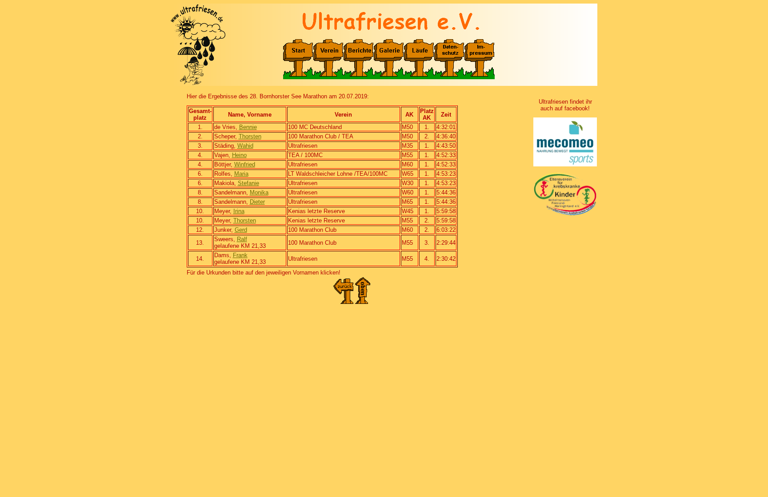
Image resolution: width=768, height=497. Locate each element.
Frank (240, 255)
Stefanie (248, 183)
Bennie (248, 127)
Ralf (242, 239)
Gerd (241, 229)
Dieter (257, 201)
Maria (241, 173)
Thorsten (250, 136)
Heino (239, 155)
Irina (238, 211)
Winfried (244, 164)
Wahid (245, 145)
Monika (259, 192)
